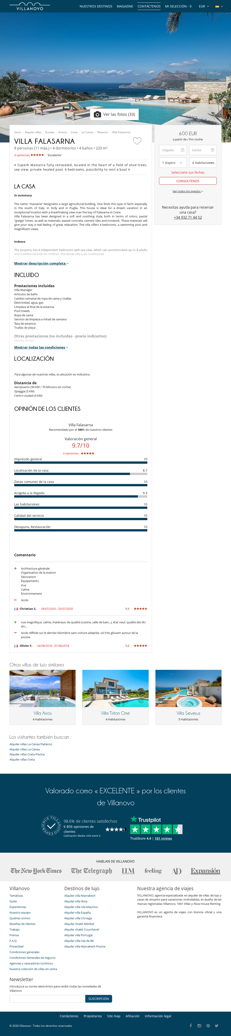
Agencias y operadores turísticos (31, 963)
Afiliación (133, 1016)
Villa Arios (43, 713)
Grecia (62, 132)
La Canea (87, 132)
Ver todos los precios (187, 191)
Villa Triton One (115, 713)
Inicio (17, 132)
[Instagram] (199, 1026)
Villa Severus (188, 713)
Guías (13, 901)
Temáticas (16, 896)
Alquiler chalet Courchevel (81, 929)
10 (145, 459)
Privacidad (16, 946)
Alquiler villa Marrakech (79, 896)
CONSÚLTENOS (187, 181)
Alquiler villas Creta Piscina (27, 754)
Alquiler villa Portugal (78, 935)
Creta (74, 132)
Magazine (125, 6)
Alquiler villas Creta (22, 759)
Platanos (102, 132)
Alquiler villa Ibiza (75, 901)
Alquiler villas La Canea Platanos (30, 744)
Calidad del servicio (29, 515)
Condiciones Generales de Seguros (32, 958)
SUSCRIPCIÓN (98, 998)
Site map (113, 1016)
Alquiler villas (33, 132)
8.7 (145, 470)
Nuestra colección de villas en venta (33, 969)
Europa (49, 132)
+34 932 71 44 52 (188, 217)
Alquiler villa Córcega (78, 918)
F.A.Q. (13, 941)
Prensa (14, 935)
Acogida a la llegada (29, 493)
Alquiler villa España (77, 912)
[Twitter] (216, 1026)
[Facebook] (190, 1026)
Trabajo (14, 929)
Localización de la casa (31, 470)
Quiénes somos (19, 918)
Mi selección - (178, 6)
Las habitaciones (26, 504)
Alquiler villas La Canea (24, 749)
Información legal (158, 1016)
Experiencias (17, 907)
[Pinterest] (208, 1026)
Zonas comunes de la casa (34, 482)
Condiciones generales (24, 952)
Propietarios (93, 1016)
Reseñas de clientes (22, 924)
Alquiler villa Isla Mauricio (81, 907)
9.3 (145, 493)
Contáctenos (149, 6)
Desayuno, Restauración (32, 527)
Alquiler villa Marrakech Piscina (84, 946)
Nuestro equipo (20, 912)
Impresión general (28, 459)
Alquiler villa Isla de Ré (79, 941)
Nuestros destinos (96, 6)
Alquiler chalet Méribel (79, 924)
